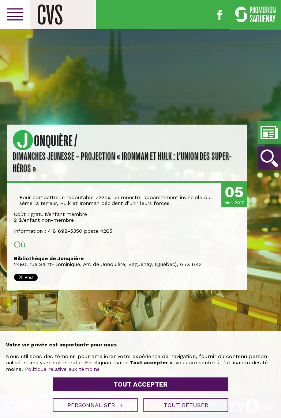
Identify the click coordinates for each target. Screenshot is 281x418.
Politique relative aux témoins (62, 369)
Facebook (220, 15)
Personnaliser (95, 405)
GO (269, 158)
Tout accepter (140, 384)
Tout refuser (186, 405)
